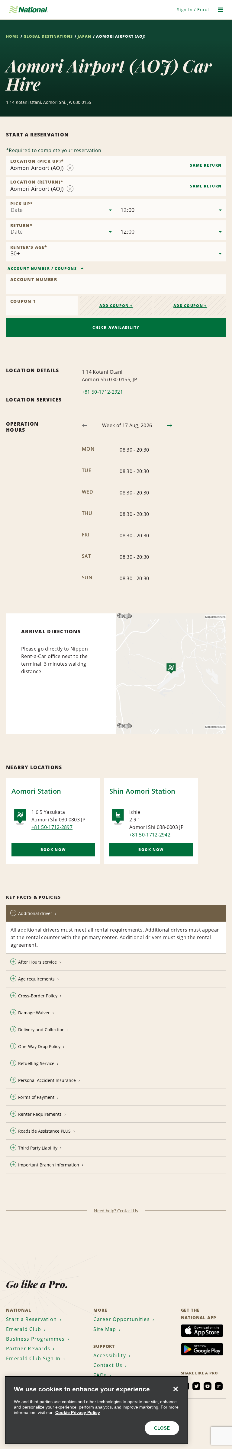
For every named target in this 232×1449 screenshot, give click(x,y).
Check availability (116, 327)
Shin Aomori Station (142, 791)
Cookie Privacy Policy (77, 1412)
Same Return (206, 165)
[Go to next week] (169, 425)
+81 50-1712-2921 (102, 392)
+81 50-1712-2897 (51, 827)
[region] (96, 1410)
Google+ (218, 1386)
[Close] (175, 1389)
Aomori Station (36, 791)
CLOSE (162, 1428)
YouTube (207, 1386)
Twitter (196, 1386)
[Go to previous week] (85, 425)
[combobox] (116, 165)
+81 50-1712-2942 (149, 834)
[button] (193, 9)
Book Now (53, 849)
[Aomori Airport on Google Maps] (171, 673)
